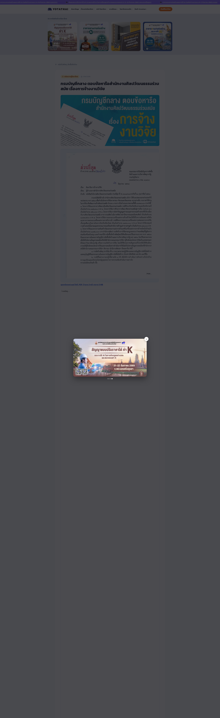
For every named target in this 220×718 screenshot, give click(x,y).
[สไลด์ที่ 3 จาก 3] (112, 378)
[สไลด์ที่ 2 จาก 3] (110, 378)
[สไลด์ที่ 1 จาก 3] (108, 378)
